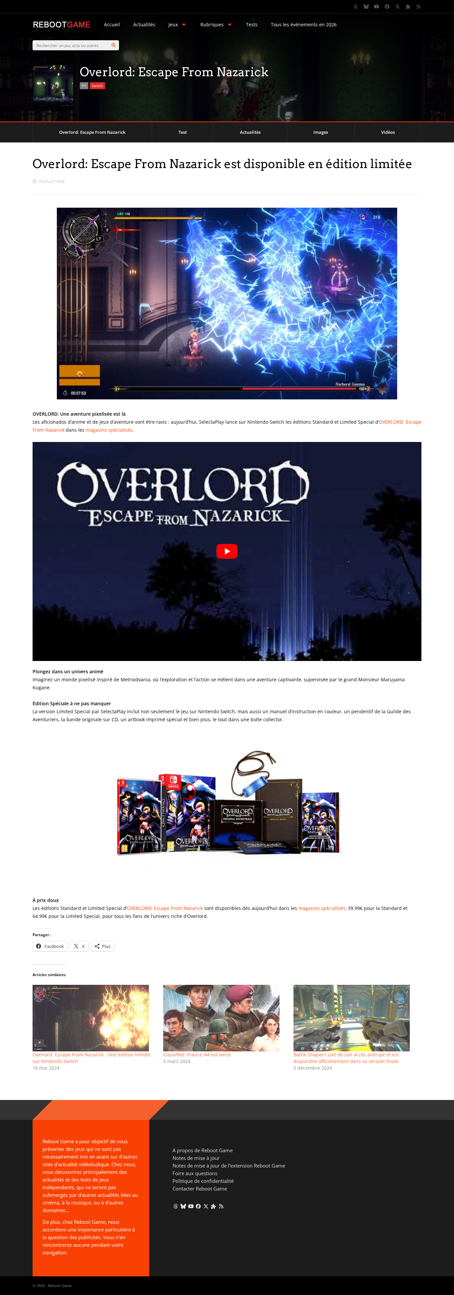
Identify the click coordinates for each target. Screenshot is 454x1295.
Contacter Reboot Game (199, 1188)
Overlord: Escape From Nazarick (92, 132)
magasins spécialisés (109, 430)
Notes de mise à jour (196, 1158)
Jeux (173, 24)
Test (182, 132)
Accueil (112, 24)
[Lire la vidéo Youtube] (227, 551)
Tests (252, 24)
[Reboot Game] (62, 27)
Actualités (144, 24)
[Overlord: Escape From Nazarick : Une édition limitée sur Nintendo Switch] (95, 1018)
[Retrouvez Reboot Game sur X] (398, 6)
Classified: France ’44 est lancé (197, 1054)
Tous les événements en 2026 (304, 24)
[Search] (113, 45)
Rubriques (212, 24)
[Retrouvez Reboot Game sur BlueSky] (366, 6)
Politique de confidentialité (203, 1181)
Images (320, 132)
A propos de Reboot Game (202, 1150)
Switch (97, 85)
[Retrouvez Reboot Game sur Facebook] (387, 6)
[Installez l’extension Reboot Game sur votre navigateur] (408, 6)
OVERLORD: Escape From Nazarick (165, 908)
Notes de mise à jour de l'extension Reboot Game (228, 1165)
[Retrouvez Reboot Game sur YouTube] (377, 6)
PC (84, 85)
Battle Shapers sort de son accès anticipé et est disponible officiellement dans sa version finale (346, 1057)
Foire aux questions (194, 1173)
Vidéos (388, 132)
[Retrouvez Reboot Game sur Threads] (356, 6)
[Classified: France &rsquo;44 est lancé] (225, 1018)
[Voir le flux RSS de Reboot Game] (419, 6)
